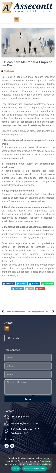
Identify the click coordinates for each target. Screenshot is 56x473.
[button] (16, 19)
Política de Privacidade (34, 468)
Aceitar (15, 468)
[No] (51, 463)
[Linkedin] (6, 446)
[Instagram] (12, 446)
